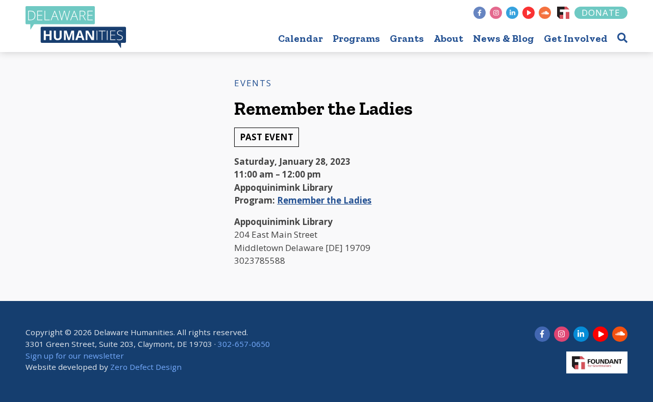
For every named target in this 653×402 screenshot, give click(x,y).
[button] (622, 37)
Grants (407, 38)
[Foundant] (563, 13)
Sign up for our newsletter (75, 355)
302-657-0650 (244, 344)
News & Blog (503, 38)
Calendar (300, 38)
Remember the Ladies (324, 200)
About (448, 38)
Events (252, 83)
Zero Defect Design (146, 367)
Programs (356, 38)
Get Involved (576, 38)
